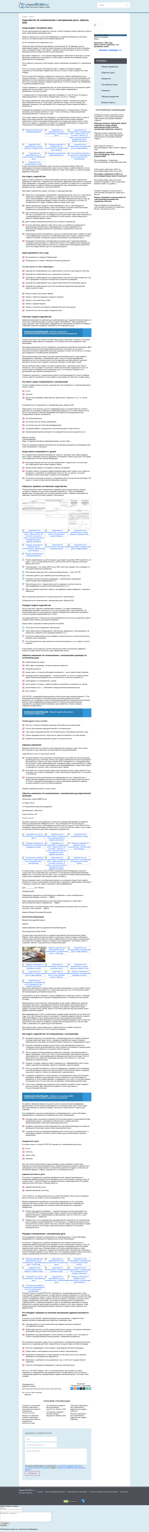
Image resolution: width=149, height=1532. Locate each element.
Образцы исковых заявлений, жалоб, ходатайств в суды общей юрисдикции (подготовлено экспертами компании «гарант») (110, 126)
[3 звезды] (42, 1389)
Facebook (118, 1497)
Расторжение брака (109, 85)
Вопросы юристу (108, 102)
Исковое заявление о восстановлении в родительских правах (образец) (78, 1416)
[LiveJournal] (84, 1388)
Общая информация (110, 67)
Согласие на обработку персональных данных (103, 1492)
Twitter (128, 1497)
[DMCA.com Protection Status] (70, 1502)
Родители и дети (108, 73)
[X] (81, 1388)
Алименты (106, 90)
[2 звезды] (34, 1389)
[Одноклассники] (75, 1388)
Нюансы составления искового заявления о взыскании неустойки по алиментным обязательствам (31, 1419)
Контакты (40, 1492)
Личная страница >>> (110, 50)
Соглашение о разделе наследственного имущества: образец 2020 (56, 1414)
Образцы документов (110, 96)
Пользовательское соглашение (77, 1492)
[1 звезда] (26, 1389)
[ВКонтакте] (71, 1388)
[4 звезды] (50, 1389)
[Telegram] (90, 1388)
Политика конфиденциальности (55, 1492)
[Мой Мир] (78, 1388)
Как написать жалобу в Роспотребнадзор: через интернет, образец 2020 (109, 154)
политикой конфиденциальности (70, 1466)
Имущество (106, 79)
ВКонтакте (123, 1497)
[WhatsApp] (87, 1388)
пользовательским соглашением (37, 1468)
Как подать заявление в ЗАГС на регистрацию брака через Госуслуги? (110, 175)
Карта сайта (124, 1492)
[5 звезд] (58, 1389)
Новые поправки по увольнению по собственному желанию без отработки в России (110, 199)
